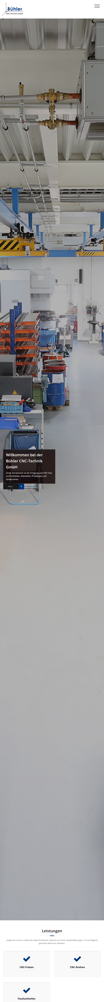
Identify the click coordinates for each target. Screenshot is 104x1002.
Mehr (10, 486)
